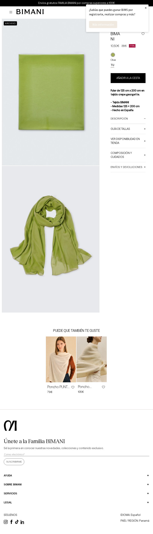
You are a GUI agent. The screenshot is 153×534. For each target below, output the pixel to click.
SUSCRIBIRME (14, 461)
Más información (103, 24)
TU (112, 65)
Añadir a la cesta (128, 78)
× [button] (146, 7)
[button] (12, 12)
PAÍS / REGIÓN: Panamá (135, 520)
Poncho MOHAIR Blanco (89, 386)
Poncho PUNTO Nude (58, 387)
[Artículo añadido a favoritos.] (72, 387)
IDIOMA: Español (130, 515)
